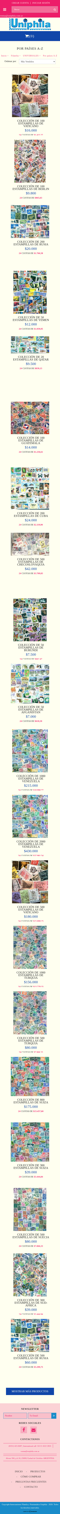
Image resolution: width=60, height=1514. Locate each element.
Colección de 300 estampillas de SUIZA (31, 1166)
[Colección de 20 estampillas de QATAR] (30, 352)
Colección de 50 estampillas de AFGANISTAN (31, 710)
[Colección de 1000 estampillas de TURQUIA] (30, 968)
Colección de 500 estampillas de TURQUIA (30, 1041)
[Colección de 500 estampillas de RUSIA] (30, 1351)
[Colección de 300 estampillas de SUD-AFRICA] (30, 1295)
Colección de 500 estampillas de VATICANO (30, 910)
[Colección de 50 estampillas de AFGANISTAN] (30, 702)
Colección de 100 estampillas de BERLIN (30, 187)
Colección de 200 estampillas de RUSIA (31, 243)
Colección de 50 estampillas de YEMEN (31, 318)
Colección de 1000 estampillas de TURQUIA (30, 975)
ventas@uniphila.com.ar (11, 16)
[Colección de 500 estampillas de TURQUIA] (30, 1033)
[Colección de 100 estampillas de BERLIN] (30, 181)
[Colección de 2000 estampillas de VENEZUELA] (30, 837)
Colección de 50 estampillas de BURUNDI (31, 648)
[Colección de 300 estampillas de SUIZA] (30, 1160)
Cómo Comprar (31, 1476)
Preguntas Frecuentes (31, 1481)
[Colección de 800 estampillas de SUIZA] (30, 1095)
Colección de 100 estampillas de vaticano (30, 123)
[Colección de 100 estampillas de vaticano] (30, 116)
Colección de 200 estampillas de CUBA (31, 514)
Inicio (4, 56)
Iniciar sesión (41, 3)
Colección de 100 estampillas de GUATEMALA (30, 440)
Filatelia (15, 56)
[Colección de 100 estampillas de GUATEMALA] (30, 433)
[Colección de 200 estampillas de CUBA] (30, 508)
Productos (37, 1471)
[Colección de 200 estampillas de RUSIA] (30, 237)
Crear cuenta (20, 3)
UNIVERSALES (31, 56)
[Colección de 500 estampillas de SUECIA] (30, 1230)
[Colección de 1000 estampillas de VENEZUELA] (30, 771)
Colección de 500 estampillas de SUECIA (30, 1236)
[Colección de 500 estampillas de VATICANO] (30, 902)
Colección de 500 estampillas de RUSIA (31, 1356)
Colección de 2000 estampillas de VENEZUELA (30, 844)
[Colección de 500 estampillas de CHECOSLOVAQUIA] (30, 554)
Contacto (31, 1487)
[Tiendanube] (30, 1512)
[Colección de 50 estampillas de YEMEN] (30, 312)
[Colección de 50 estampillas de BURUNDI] (30, 640)
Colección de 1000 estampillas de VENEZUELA (30, 779)
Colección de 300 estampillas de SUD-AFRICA (30, 1303)
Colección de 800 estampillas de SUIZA (31, 1101)
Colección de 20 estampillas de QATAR (31, 358)
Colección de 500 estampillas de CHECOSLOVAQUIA (30, 562)
